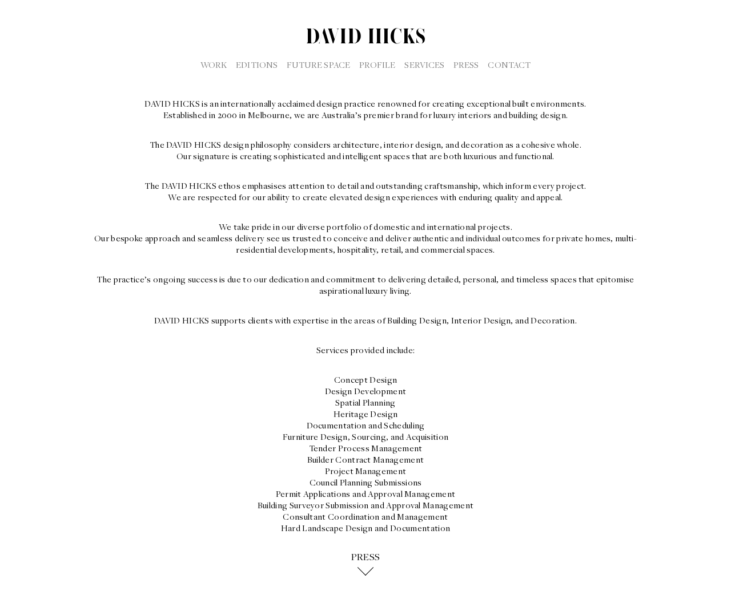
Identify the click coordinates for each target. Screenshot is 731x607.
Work (213, 64)
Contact (509, 64)
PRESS (365, 557)
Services (424, 64)
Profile (377, 64)
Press (466, 64)
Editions (257, 64)
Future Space (318, 64)
